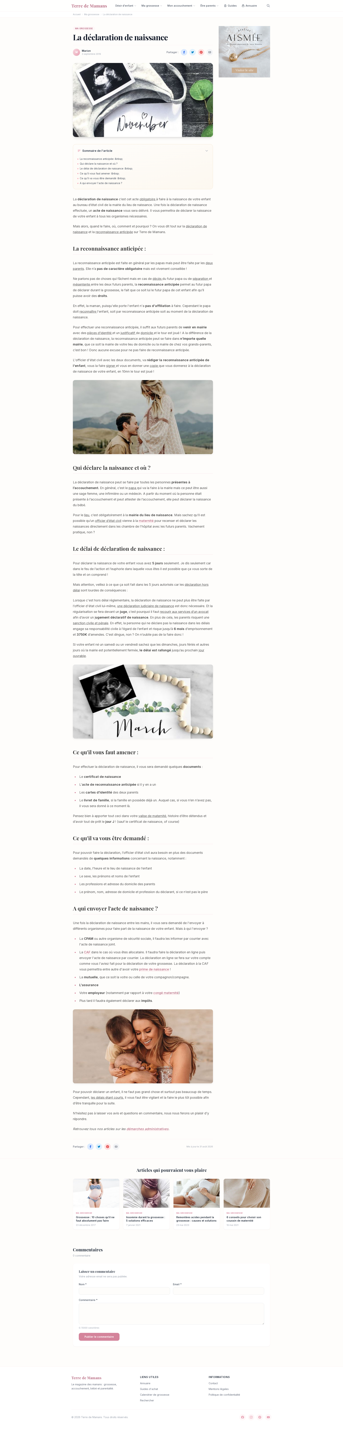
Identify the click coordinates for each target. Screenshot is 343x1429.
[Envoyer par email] (210, 52)
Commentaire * (88, 1299)
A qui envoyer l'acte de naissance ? (101, 183)
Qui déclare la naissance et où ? (99, 163)
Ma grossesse (150, 5)
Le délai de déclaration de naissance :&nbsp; (106, 168)
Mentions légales (219, 1388)
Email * (177, 1284)
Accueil (77, 14)
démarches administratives (147, 1129)
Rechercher (147, 1400)
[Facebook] (242, 1417)
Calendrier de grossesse (154, 1394)
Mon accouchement (179, 5)
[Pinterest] (260, 1417)
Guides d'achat (149, 1388)
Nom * (83, 1284)
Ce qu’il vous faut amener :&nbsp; (99, 173)
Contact (213, 1383)
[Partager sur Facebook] (184, 52)
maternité (147, 521)
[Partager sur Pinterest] (201, 52)
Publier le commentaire (99, 1336)
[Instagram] (251, 1417)
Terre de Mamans (86, 1377)
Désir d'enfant (124, 5)
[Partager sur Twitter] (192, 52)
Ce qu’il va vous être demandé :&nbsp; (103, 178)
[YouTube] (268, 1417)
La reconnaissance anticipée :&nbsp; (101, 158)
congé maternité (166, 993)
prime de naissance (154, 969)
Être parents (208, 5)
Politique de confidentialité (224, 1394)
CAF (87, 952)
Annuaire (145, 1383)
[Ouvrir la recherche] (268, 5)
